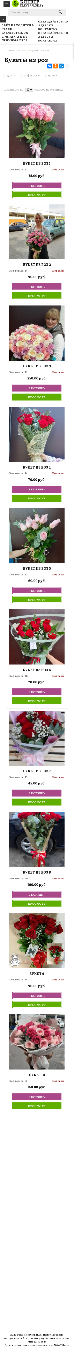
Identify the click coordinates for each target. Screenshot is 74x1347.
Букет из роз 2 (37, 264)
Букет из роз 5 (37, 568)
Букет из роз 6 (37, 669)
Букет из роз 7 (37, 771)
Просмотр (37, 194)
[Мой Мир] (61, 66)
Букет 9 (36, 973)
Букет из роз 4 (37, 467)
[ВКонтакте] (49, 66)
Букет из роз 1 (37, 163)
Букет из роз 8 (37, 872)
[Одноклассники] (55, 66)
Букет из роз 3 (37, 366)
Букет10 (37, 1074)
